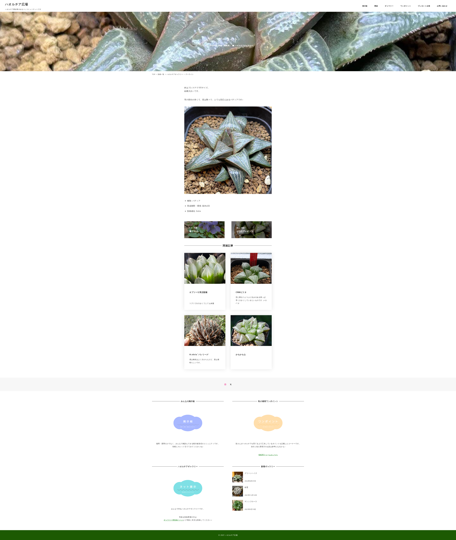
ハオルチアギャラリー (244, 45)
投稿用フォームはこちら (268, 455)
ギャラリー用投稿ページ (173, 520)
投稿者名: (191, 211)
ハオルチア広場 (16, 4)
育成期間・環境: (194, 206)
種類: (189, 200)
